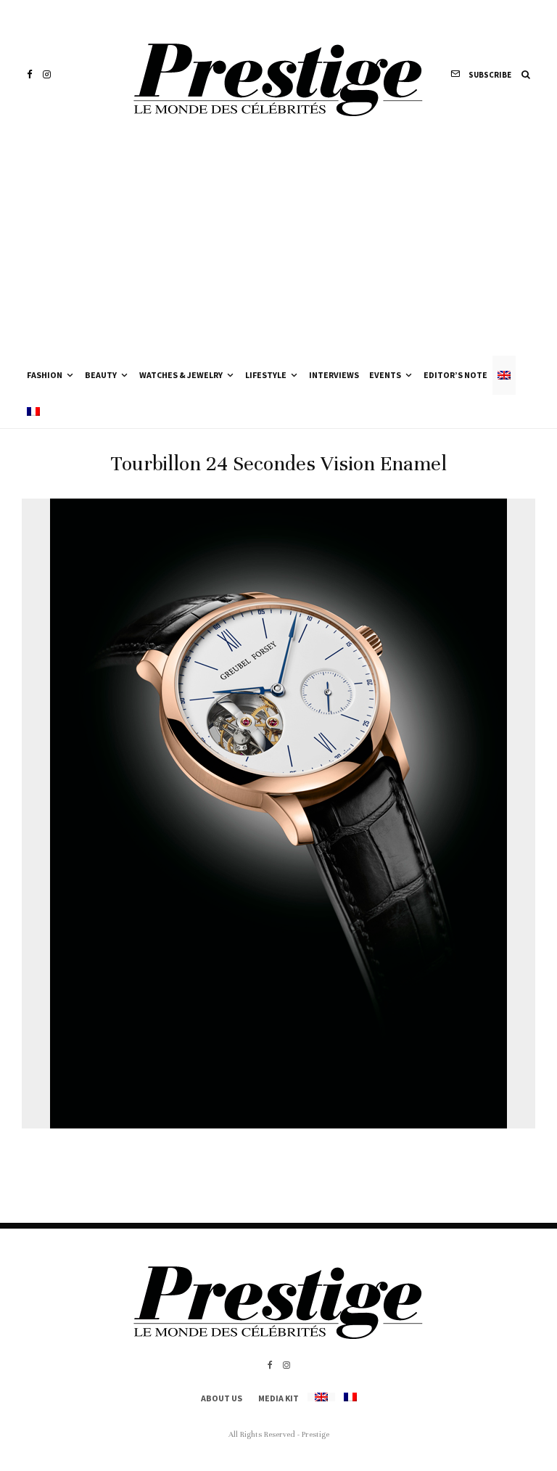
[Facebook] (30, 74)
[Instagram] (47, 74)
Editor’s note (455, 374)
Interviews (334, 374)
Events (385, 374)
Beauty (101, 374)
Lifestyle (265, 374)
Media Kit (278, 1398)
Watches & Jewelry (181, 374)
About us (221, 1398)
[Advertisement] (278, 246)
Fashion (44, 374)
